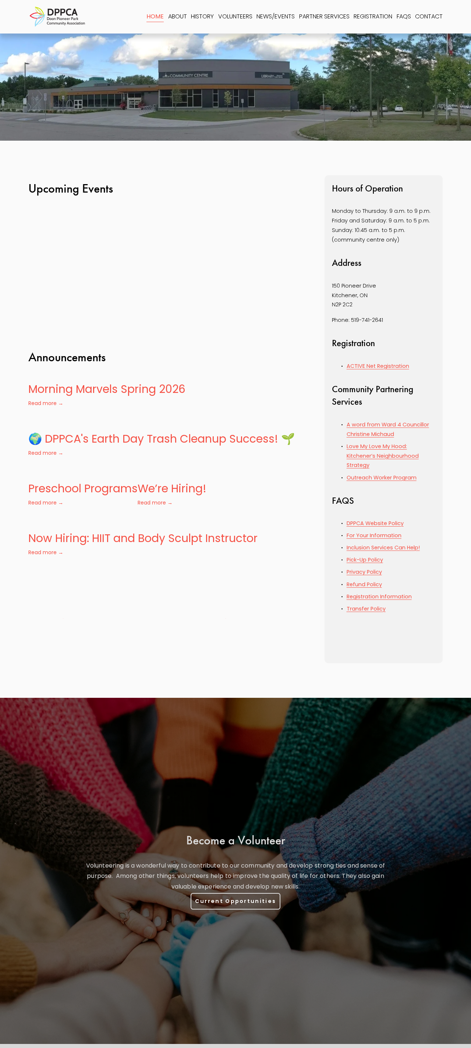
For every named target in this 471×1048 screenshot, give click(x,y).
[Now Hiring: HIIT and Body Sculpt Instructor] (143, 522)
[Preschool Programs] (83, 472)
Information (385, 535)
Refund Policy (364, 584)
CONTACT (429, 16)
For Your (358, 535)
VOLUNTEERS (235, 16)
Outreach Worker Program (382, 477)
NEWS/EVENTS (275, 16)
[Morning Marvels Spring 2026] (106, 373)
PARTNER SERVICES (324, 16)
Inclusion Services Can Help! (383, 547)
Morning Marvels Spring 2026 (106, 389)
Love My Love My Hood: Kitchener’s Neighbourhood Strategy (383, 456)
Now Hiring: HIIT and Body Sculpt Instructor (143, 538)
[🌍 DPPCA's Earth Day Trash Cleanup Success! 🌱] (161, 423)
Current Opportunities (235, 901)
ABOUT (177, 16)
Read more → (45, 403)
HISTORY (202, 16)
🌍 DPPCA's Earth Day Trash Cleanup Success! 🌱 (161, 439)
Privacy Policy (364, 572)
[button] (291, 261)
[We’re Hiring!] (172, 472)
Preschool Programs (83, 488)
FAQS (404, 16)
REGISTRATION (373, 16)
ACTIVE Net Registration (378, 366)
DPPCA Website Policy (375, 523)
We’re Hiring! (172, 488)
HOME (155, 16)
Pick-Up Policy (365, 559)
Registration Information (379, 596)
